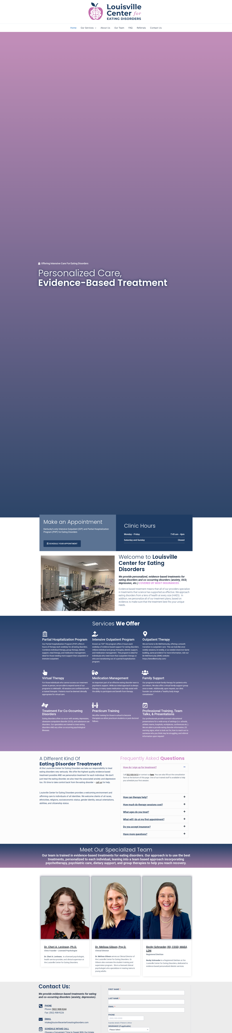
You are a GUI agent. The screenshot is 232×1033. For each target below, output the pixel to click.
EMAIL (48, 1019)
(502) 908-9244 (59, 1009)
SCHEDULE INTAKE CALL (57, 1028)
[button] (95, 28)
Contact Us (156, 27)
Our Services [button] (87, 27)
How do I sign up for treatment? (140, 767)
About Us (105, 27)
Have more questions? (135, 834)
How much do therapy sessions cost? (143, 804)
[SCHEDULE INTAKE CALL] (41, 1029)
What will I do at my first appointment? (143, 819)
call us (99, 782)
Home (73, 27)
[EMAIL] (41, 1019)
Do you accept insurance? (137, 826)
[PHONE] (41, 1006)
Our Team (119, 27)
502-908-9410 (132, 775)
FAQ (130, 27)
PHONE (48, 1005)
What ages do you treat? (136, 812)
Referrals (141, 27)
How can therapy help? (135, 797)
